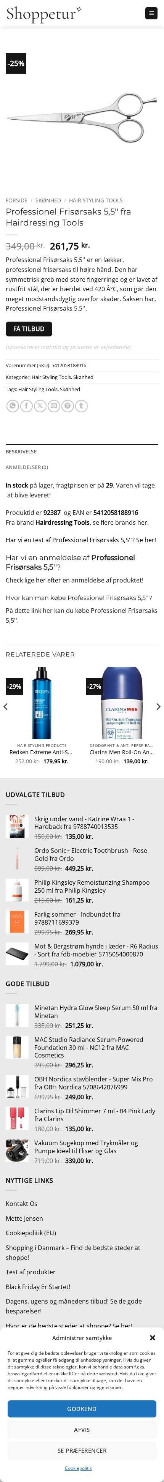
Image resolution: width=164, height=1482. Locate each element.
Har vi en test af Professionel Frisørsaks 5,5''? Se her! (81, 540)
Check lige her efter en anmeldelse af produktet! (74, 580)
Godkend (81, 1409)
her (142, 522)
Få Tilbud (29, 329)
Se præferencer (82, 1450)
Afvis (82, 1429)
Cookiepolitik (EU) (31, 1233)
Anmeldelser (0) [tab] (27, 467)
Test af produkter (31, 1272)
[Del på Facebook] (26, 406)
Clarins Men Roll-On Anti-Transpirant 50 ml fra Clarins (122, 752)
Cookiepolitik (78, 1468)
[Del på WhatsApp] (12, 406)
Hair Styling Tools (96, 200)
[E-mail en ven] (54, 406)
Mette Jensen (24, 1218)
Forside (16, 200)
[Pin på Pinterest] (67, 406)
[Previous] (6, 722)
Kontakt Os (21, 1203)
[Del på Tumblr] (81, 406)
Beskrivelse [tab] (21, 451)
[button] (152, 1338)
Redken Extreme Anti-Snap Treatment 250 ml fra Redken (42, 752)
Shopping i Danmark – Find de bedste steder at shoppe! (73, 1253)
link (36, 610)
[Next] (157, 722)
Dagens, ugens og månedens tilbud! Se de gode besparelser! (74, 1306)
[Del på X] (40, 406)
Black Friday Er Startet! (38, 1287)
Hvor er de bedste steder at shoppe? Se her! (69, 1326)
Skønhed (48, 200)
